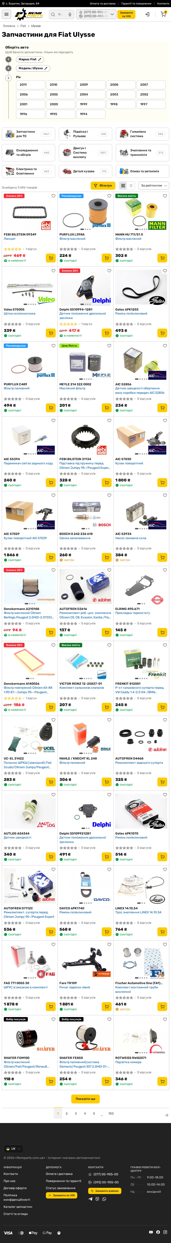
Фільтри (106, 185)
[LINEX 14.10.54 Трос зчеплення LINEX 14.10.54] (141, 885)
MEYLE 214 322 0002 (75, 384)
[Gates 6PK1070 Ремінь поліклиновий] (141, 811)
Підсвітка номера (128, 1062)
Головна (9, 26)
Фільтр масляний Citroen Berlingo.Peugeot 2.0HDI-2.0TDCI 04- (28, 615)
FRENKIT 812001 (127, 684)
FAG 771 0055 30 (16, 983)
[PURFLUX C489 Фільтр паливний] (30, 362)
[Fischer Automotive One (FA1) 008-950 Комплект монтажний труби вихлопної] (141, 960)
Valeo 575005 (14, 309)
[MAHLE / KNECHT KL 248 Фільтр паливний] (85, 736)
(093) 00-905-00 (106, 1182)
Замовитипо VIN (126, 14)
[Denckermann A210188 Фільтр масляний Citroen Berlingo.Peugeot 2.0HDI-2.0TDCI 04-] (30, 586)
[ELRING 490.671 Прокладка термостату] (141, 586)
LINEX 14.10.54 (126, 908)
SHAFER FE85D (71, 1058)
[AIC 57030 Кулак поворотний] (141, 436)
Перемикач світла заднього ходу (28, 463)
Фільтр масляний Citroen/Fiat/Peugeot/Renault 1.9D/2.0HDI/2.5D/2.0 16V (25, 1064)
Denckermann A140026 (21, 684)
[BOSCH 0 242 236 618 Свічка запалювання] (85, 511)
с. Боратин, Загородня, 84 (22, 3)
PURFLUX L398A (72, 234)
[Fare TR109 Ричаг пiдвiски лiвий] (85, 960)
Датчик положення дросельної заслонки (82, 840)
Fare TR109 (68, 983)
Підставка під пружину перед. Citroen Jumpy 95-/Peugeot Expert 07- (84, 465)
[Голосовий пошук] (69, 14)
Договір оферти (15, 1188)
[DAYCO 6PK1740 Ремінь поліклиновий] (85, 885)
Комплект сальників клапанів (81, 688)
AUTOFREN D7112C (18, 908)
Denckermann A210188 (21, 609)
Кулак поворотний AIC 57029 (25, 538)
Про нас (10, 1181)
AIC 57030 (123, 459)
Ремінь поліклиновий (131, 313)
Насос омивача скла (130, 538)
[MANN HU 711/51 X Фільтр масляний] (141, 212)
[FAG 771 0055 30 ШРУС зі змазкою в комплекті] (30, 960)
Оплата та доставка (103, 3)
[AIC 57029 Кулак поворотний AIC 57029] (30, 511)
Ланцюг (10, 239)
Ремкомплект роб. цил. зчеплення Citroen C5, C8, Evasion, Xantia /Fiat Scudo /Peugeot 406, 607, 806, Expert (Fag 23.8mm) (85, 615)
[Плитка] (123, 185)
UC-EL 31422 (14, 758)
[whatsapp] (104, 1199)
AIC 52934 (123, 534)
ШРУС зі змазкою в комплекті (25, 987)
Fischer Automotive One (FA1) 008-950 (137, 983)
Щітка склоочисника (19, 313)
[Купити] (51, 258)
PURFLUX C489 (15, 384)
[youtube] (151, 1232)
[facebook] (158, 1232)
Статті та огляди (16, 1214)
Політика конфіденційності (17, 1197)
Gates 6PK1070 (126, 833)
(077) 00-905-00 (106, 1174)
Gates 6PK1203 (126, 309)
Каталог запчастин (18, 1207)
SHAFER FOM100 (16, 1058)
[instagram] (165, 1232)
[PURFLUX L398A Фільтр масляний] (85, 212)
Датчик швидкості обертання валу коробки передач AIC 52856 (139, 390)
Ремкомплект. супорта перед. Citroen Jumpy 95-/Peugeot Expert (29, 914)
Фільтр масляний (72, 239)
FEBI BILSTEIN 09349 (20, 234)
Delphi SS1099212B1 (75, 833)
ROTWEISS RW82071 (130, 1058)
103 (111, 1113)
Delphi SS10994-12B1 (75, 309)
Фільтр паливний (17, 388)
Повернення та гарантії (63, 1181)
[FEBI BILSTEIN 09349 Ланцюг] (30, 212)
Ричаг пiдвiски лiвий (74, 987)
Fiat (23, 26)
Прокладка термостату (132, 613)
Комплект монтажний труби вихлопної (136, 989)
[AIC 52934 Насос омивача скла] (141, 511)
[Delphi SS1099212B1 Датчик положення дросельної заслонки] (85, 811)
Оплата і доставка (59, 1174)
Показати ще (85, 1099)
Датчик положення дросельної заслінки (82, 316)
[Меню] (6, 14)
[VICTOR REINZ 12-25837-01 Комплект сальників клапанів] (85, 661)
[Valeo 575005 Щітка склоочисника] (30, 287)
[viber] (97, 1199)
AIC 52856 (123, 384)
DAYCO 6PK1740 (71, 908)
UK (13, 1149)
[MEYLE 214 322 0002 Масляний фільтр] (85, 362)
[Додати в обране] (53, 195)
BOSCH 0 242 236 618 (76, 534)
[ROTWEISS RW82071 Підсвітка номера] (141, 1035)
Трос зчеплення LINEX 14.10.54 (138, 912)
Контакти (163, 3)
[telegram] (90, 1199)
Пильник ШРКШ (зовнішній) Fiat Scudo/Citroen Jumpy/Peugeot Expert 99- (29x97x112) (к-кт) (27, 765)
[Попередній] (63, 212)
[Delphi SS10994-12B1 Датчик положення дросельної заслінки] (85, 287)
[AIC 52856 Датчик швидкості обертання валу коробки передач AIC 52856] (141, 362)
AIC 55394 (12, 459)
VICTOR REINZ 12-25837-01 (80, 684)
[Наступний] (107, 212)
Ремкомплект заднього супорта (139, 763)
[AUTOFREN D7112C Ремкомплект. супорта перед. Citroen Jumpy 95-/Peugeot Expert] (30, 885)
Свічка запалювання (74, 538)
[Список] (130, 185)
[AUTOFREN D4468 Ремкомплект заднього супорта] (141, 736)
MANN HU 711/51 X (129, 234)
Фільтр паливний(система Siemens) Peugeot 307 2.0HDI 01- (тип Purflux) (83, 1064)
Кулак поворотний (129, 463)
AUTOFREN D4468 (129, 758)
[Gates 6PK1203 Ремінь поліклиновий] (141, 287)
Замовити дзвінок (107, 1190)
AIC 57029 (12, 534)
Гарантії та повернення (136, 3)
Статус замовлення (60, 1188)
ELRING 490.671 (127, 609)
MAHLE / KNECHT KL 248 (78, 758)
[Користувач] (147, 14)
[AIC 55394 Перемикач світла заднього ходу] (30, 436)
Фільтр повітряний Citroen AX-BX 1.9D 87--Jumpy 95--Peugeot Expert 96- (28, 690)
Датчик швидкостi (17, 837)
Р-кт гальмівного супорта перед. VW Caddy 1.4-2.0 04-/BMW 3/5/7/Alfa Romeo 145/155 (139, 690)
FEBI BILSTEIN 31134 (75, 459)
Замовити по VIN (64, 1195)
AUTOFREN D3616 (73, 609)
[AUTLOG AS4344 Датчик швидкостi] (30, 811)
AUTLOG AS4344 (16, 833)
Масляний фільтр (72, 388)
